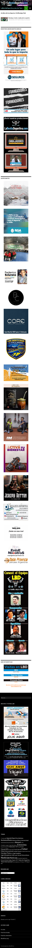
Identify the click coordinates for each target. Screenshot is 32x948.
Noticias (5, 857)
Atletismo (20, 838)
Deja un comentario (25, 19)
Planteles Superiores (22, 858)
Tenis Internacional (6, 862)
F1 (8, 846)
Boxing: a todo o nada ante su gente (19, 18)
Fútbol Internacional (7, 851)
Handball (15, 851)
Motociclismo (25, 855)
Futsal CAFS (11, 849)
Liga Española (17, 853)
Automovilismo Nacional (6, 842)
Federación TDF (13, 846)
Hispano (20, 851)
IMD (12, 853)
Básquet (18, 842)
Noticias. (14, 857)
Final (19, 846)
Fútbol (24, 849)
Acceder (3, 929)
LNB (12, 855)
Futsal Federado (17, 849)
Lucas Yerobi (17, 855)
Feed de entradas (5, 932)
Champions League (5, 845)
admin (19, 19)
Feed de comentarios (6, 935)
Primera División (4, 860)
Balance (13, 842)
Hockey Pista (6, 853)
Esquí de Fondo (4, 846)
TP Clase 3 (27, 862)
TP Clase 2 (22, 861)
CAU (22, 842)
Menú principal (30, 8)
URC (2, 863)
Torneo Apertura (16, 861)
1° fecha (2, 838)
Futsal (21, 846)
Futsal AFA (4, 849)
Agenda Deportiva (12, 838)
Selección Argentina (24, 860)
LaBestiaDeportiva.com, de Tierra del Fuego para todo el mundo (12, 8)
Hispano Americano (26, 851)
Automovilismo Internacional (20, 840)
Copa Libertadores (13, 845)
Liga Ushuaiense (6, 855)
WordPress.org (5, 938)
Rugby (10, 860)
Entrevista (22, 845)
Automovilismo (6, 840)
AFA (5, 838)
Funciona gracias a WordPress (7, 946)
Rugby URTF (15, 860)
